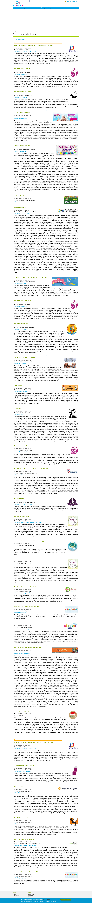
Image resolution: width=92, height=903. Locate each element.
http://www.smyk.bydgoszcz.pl (21, 202)
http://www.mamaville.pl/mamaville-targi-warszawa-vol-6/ (29, 522)
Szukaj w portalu (17, 895)
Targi (44, 8)
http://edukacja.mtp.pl (19, 792)
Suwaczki (38, 8)
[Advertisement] (46, 19)
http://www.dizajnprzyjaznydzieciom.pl (24, 593)
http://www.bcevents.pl (20, 547)
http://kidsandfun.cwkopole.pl (21, 629)
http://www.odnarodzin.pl (20, 118)
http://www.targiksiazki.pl (20, 97)
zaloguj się (69, 1)
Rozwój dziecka (30, 8)
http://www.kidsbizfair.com (21, 475)
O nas (15, 894)
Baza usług (22, 8)
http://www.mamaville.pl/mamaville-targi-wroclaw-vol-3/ (28, 565)
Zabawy (49, 8)
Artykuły (16, 8)
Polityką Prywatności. (46, 899)
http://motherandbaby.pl (20, 74)
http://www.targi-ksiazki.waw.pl (22, 213)
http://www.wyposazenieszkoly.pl (22, 771)
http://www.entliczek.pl (20, 283)
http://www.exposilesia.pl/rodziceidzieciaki (25, 845)
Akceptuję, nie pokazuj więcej (66, 899)
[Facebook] (30, 1)
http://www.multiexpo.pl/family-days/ (23, 504)
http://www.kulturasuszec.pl (21, 391)
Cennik (61, 8)
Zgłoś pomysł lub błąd (73, 5)
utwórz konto (75, 1)
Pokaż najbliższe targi (19, 39)
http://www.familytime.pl (20, 363)
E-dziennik (55, 8)
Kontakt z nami (31, 894)
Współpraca (30, 895)
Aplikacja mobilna (17, 896)
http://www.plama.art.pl (20, 414)
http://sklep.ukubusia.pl (20, 151)
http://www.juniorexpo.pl (20, 329)
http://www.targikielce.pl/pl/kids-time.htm (25, 51)
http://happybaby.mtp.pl (20, 612)
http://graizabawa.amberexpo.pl (22, 653)
